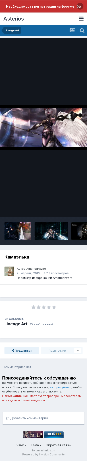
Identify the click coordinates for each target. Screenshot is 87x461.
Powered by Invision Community (43, 454)
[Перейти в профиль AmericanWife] (9, 271)
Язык (21, 445)
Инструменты (67, 209)
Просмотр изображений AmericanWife (44, 278)
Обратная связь (58, 445)
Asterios (13, 18)
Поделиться (23, 350)
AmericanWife (36, 268)
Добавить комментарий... (29, 418)
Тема (35, 445)
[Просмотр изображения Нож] (51, 231)
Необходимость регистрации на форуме (40, 6)
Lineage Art (15, 323)
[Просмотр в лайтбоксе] (43, 127)
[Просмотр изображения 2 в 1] (17, 231)
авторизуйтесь (60, 387)
